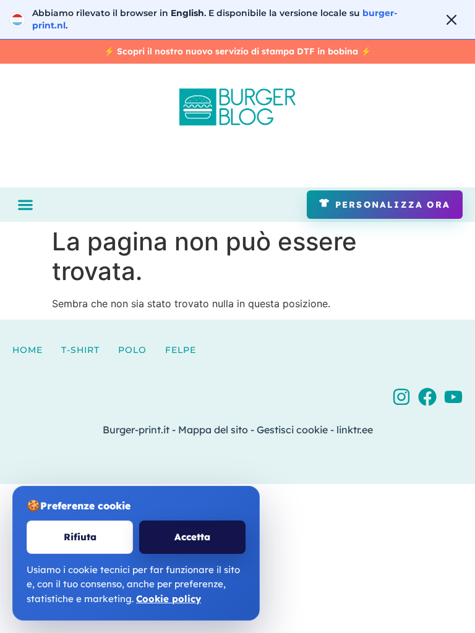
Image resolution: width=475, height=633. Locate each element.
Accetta (192, 537)
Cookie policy (168, 599)
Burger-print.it (136, 429)
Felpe (180, 349)
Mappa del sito (213, 429)
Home (27, 349)
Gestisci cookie (292, 429)
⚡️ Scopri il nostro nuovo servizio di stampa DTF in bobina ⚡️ (237, 51)
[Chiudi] (451, 19)
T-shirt (80, 349)
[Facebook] (427, 397)
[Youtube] (453, 397)
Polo (132, 349)
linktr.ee (354, 429)
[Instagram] (401, 397)
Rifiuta (80, 537)
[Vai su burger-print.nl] (237, 19)
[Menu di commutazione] (25, 205)
